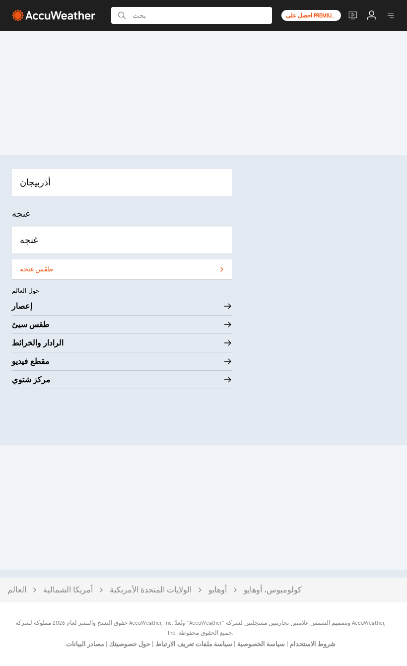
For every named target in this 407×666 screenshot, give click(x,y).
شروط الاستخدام (312, 644)
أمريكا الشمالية (68, 590)
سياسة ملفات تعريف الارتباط (193, 644)
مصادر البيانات (85, 644)
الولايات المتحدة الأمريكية (151, 590)
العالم (16, 590)
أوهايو (217, 590)
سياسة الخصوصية (260, 644)
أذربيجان (35, 182)
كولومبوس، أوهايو (273, 590)
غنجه (29, 240)
